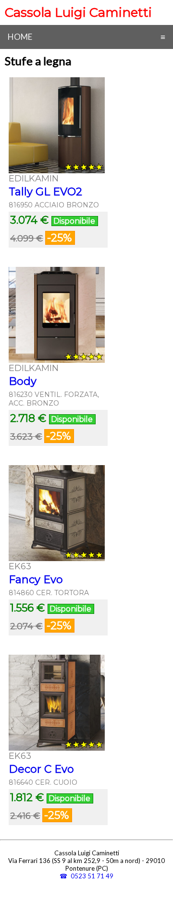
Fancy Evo (36, 579)
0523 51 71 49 (92, 876)
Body (23, 381)
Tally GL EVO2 (45, 191)
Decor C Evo (41, 769)
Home (20, 37)
